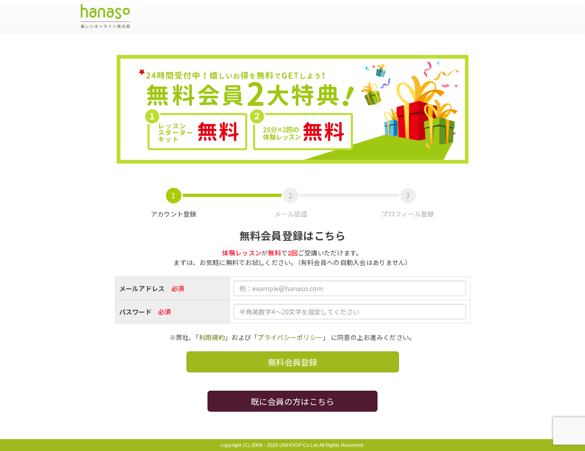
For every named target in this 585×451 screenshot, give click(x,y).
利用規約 (212, 337)
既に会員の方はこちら (293, 401)
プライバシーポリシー (290, 337)
